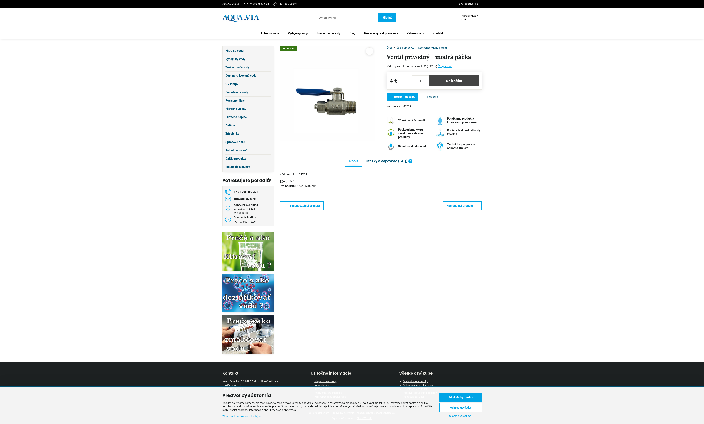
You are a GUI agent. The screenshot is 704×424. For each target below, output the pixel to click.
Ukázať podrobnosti (460, 415)
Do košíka (454, 81)
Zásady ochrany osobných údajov (241, 416)
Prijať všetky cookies (461, 397)
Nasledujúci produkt (460, 205)
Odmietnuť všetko (460, 407)
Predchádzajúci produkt (304, 205)
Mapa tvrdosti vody (325, 381)
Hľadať (387, 17)
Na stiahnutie (322, 385)
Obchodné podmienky (415, 381)
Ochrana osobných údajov (418, 385)
